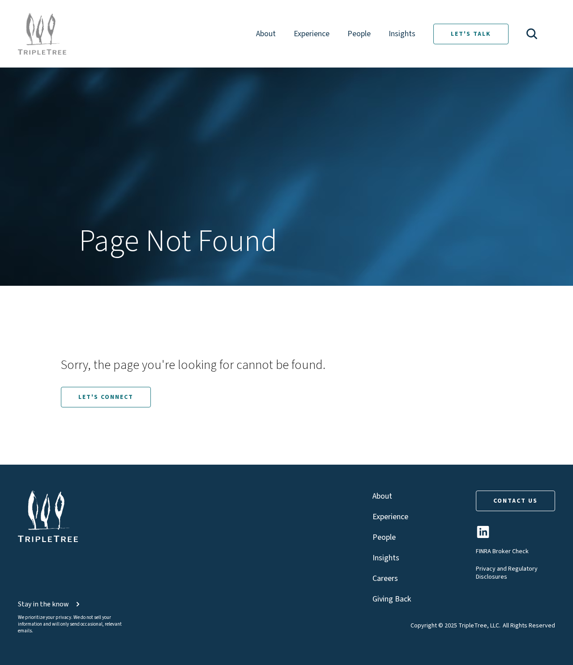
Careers (385, 578)
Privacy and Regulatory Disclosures (507, 572)
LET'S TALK (471, 34)
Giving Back (391, 599)
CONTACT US (515, 500)
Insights (402, 33)
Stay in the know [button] (43, 604)
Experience (311, 33)
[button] (531, 33)
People (359, 33)
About (266, 33)
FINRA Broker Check (502, 551)
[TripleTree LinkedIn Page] (483, 535)
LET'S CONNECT (105, 397)
